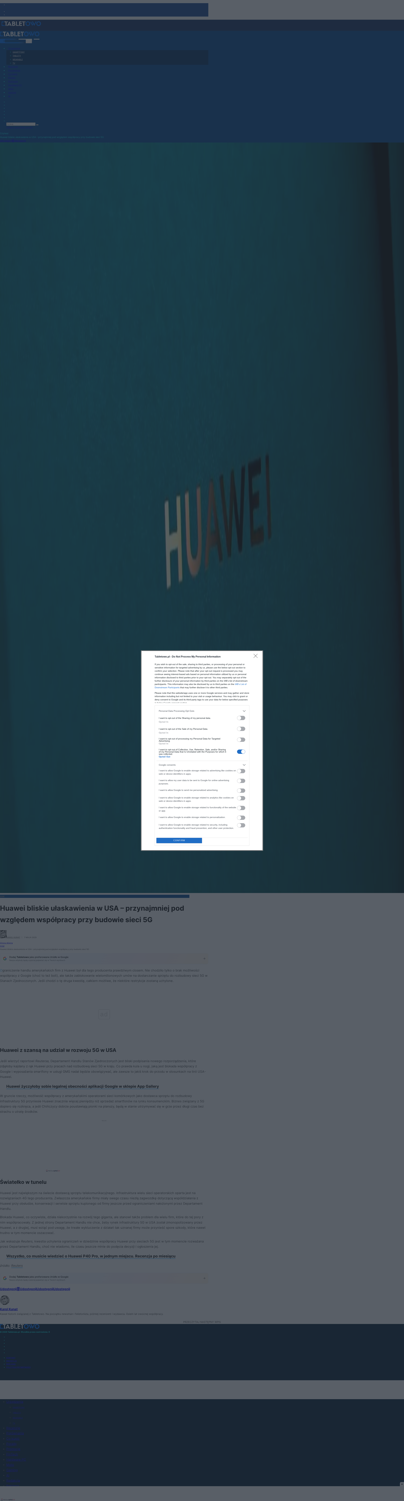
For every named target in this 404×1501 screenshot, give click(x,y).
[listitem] (202, 711)
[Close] (257, 657)
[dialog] (202, 750)
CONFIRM (179, 840)
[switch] (241, 718)
